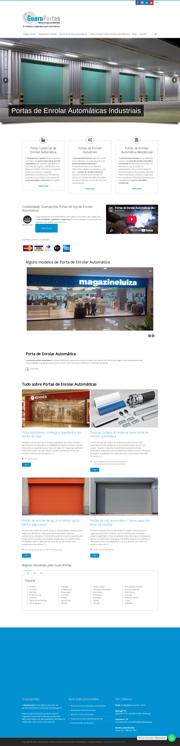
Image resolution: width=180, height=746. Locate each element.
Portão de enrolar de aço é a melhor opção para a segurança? (51, 522)
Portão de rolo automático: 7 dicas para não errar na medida (120, 522)
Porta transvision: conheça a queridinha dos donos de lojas (52, 434)
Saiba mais (46, 228)
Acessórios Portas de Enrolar (83, 710)
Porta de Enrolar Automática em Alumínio (88, 706)
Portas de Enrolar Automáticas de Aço (87, 718)
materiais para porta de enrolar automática (109, 462)
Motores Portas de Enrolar (82, 714)
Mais (26, 465)
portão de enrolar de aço (53, 550)
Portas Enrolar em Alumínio (82, 723)
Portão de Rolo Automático (103, 550)
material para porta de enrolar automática (109, 464)
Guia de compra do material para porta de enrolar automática (119, 434)
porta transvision (31, 459)
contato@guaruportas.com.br (133, 705)
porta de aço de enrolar (34, 550)
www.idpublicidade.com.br (114, 742)
